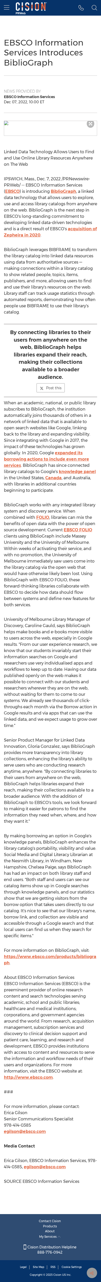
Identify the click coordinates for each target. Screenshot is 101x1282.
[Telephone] (81, 8)
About (50, 1231)
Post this (53, 388)
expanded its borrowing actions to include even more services (46, 459)
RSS (53, 1267)
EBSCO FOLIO (78, 529)
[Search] (94, 8)
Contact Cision (50, 1221)
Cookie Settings (72, 1267)
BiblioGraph (63, 191)
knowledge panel (77, 471)
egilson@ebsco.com (25, 1131)
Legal (23, 1267)
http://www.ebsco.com (28, 1077)
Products (50, 1226)
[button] (50, 123)
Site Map (38, 1267)
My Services (48, 1237)
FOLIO (42, 517)
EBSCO (12, 191)
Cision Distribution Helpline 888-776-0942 (51, 1250)
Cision (57, 1275)
